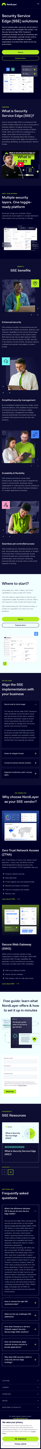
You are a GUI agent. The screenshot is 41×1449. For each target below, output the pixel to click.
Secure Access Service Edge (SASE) (17, 1226)
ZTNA (14, 1287)
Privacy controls (20, 1444)
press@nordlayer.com (20, 1418)
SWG (6, 1287)
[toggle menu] (38, 4)
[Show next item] (10, 1172)
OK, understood (20, 1439)
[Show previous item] (4, 1172)
